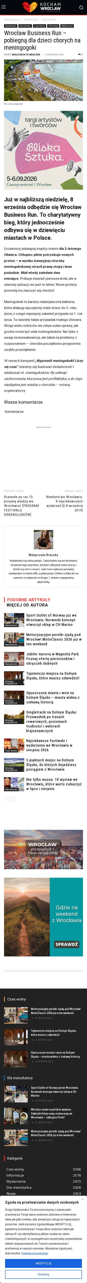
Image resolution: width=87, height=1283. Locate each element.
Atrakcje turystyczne (11, 682)
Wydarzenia (67, 25)
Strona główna (12, 19)
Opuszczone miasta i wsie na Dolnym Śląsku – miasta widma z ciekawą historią (53, 697)
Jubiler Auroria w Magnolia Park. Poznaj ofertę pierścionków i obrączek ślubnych (53, 658)
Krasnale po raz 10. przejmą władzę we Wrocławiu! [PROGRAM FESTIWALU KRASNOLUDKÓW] (21, 506)
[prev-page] (6, 799)
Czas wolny (39, 25)
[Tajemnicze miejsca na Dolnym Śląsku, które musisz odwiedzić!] (14, 678)
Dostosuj (43, 1274)
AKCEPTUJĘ (43, 1263)
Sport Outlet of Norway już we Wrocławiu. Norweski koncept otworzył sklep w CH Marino (51, 620)
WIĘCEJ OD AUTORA (27, 605)
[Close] (82, 1199)
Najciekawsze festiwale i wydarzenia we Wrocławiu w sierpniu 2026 (49, 745)
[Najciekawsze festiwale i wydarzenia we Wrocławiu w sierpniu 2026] (14, 745)
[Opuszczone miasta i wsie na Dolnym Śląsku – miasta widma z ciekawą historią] (14, 698)
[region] (43, 1239)
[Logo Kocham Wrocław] (43, 7)
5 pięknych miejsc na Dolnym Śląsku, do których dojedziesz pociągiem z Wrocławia (51, 764)
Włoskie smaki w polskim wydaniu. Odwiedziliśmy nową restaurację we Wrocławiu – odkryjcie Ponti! (51, 1113)
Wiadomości (31, 19)
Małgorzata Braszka (26, 54)
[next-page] (13, 799)
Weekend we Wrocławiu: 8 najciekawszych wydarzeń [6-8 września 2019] (64, 503)
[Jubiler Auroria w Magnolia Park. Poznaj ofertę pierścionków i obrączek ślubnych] (14, 659)
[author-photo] (43, 549)
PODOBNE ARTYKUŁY (29, 599)
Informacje (53, 25)
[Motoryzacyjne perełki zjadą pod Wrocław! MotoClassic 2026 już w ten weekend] (14, 639)
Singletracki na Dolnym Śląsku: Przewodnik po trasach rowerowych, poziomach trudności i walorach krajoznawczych (51, 721)
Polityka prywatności (35, 1253)
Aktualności (49, 19)
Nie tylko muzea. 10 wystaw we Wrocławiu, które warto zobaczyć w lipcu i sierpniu (54, 784)
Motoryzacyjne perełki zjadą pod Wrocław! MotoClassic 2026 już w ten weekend (54, 639)
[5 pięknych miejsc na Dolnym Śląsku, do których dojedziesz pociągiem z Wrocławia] (14, 765)
